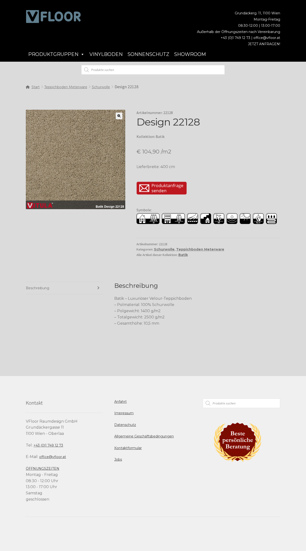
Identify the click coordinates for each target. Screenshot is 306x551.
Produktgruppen (53, 54)
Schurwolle (101, 87)
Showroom (190, 54)
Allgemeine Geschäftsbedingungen (144, 436)
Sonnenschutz (148, 54)
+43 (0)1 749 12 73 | (237, 38)
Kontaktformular (128, 448)
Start (36, 87)
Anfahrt (120, 401)
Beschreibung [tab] (37, 288)
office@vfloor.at (266, 38)
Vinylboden (106, 54)
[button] (119, 116)
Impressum (124, 413)
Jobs (118, 459)
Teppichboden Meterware (65, 87)
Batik (183, 255)
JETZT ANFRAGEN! (264, 44)
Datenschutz (125, 425)
